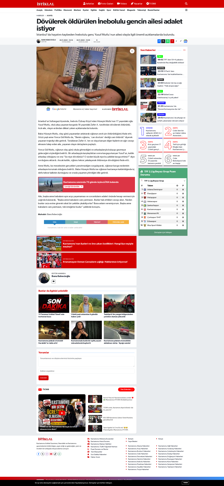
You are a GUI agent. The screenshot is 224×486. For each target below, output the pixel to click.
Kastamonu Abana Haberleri (138, 446)
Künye (160, 439)
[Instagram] (47, 454)
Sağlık (102, 10)
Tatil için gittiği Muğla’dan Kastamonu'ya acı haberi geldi (179, 147)
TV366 (152, 3)
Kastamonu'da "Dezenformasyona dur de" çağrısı (169, 108)
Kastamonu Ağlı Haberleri (168, 446)
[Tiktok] (55, 454)
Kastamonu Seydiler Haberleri (139, 467)
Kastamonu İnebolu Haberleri (139, 462)
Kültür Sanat (119, 10)
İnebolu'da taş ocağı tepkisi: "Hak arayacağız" (169, 84)
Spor (109, 10)
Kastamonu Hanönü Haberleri (139, 459)
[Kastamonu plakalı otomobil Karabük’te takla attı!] (53, 330)
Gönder (43, 378)
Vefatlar (89, 3)
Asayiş (39, 10)
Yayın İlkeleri (132, 441)
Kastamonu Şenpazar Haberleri (170, 464)
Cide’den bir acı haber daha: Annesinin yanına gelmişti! (179, 133)
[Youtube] (51, 454)
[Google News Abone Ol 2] (86, 109)
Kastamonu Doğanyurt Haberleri (170, 456)
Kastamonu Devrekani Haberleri (140, 456)
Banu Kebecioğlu (61, 276)
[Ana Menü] (186, 10)
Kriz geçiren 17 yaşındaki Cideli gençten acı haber (154, 147)
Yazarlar (138, 3)
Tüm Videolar (125, 389)
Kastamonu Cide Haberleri (138, 454)
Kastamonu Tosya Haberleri (138, 469)
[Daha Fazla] (172, 41)
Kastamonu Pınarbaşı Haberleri (139, 464)
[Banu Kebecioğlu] (44, 278)
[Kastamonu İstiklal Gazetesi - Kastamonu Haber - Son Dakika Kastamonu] (45, 3)
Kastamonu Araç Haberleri (138, 449)
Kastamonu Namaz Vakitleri (101, 444)
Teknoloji (141, 10)
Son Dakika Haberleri (99, 454)
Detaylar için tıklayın (163, 232)
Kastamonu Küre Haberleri (168, 462)
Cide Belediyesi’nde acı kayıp (179, 160)
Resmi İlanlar (154, 10)
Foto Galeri (107, 3)
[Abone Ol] (185, 41)
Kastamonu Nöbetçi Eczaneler (102, 439)
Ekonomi (68, 10)
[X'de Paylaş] (163, 41)
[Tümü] (184, 50)
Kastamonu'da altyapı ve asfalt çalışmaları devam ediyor (171, 119)
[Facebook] (38, 454)
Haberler (40, 15)
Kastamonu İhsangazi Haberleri (170, 459)
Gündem (48, 10)
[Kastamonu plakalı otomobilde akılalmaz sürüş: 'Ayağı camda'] (119, 330)
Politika (58, 10)
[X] (43, 454)
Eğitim (94, 10)
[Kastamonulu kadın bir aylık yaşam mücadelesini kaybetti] (86, 330)
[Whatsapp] (59, 454)
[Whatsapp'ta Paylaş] (168, 41)
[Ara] (186, 4)
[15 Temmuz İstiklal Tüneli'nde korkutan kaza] (53, 304)
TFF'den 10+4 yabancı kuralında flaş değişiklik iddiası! (170, 61)
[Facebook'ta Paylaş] (159, 41)
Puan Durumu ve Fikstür (99, 449)
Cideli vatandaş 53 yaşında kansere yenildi (154, 160)
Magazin (131, 10)
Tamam (185, 482)
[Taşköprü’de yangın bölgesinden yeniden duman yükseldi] (119, 304)
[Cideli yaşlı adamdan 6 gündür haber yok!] (86, 304)
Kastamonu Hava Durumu (100, 441)
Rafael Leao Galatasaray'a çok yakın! (167, 96)
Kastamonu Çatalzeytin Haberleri (171, 451)
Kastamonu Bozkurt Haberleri (139, 451)
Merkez (77, 10)
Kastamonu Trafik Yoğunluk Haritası (104, 447)
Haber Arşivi (95, 457)
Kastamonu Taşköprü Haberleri (170, 467)
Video (124, 3)
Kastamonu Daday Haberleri (169, 454)
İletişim (130, 439)
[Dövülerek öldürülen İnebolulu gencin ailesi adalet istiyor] (86, 76)
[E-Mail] (54, 281)
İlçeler (86, 10)
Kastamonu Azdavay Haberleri (169, 449)
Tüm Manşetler (96, 452)
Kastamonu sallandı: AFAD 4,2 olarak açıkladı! (153, 133)
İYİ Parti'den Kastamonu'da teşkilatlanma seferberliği (169, 73)
